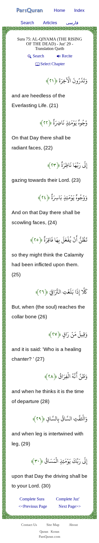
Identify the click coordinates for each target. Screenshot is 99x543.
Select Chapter (52, 64)
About (73, 525)
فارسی (72, 23)
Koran (55, 532)
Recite (67, 56)
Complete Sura (32, 499)
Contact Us (29, 525)
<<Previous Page (32, 506)
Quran (44, 532)
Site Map (52, 525)
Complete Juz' (67, 499)
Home (59, 10)
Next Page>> (70, 506)
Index (79, 10)
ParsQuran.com (49, 537)
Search (27, 23)
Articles (50, 23)
